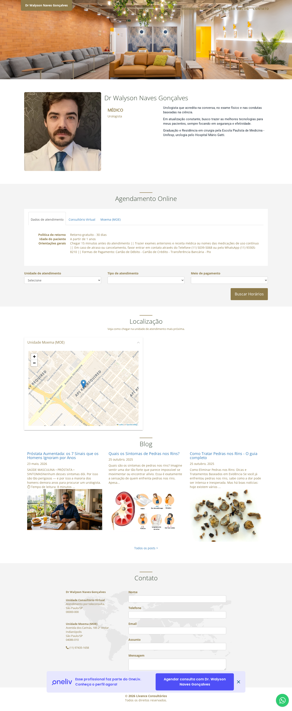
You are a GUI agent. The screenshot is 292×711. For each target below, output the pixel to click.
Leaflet (120, 424)
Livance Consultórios (151, 696)
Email (132, 624)
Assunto (134, 640)
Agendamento (195, 9)
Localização (223, 9)
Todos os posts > (146, 548)
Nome (132, 592)
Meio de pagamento (205, 273)
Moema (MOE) (110, 219)
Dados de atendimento (47, 219)
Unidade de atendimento (42, 273)
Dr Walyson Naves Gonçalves (46, 5)
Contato (261, 9)
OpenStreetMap (131, 424)
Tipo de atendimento (123, 273)
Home (172, 9)
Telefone (134, 608)
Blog (244, 9)
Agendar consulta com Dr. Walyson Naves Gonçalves (195, 682)
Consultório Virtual (82, 219)
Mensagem (136, 655)
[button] (83, 384)
